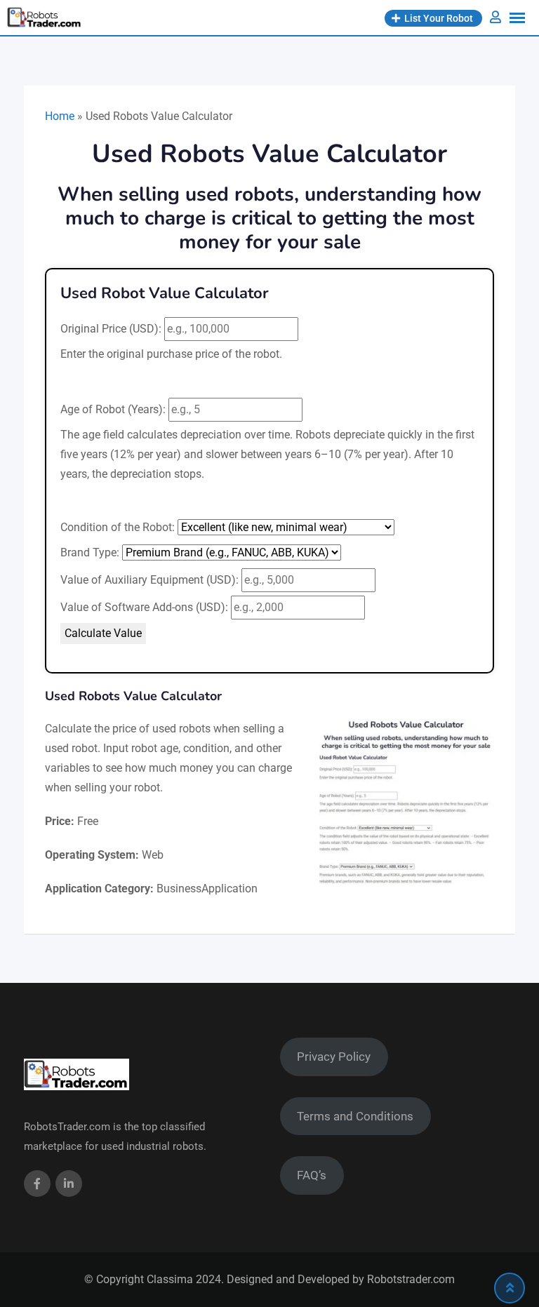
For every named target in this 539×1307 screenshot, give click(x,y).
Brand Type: (89, 552)
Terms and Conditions (355, 1116)
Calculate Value (103, 633)
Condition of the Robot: (117, 527)
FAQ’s (311, 1175)
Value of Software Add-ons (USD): (144, 607)
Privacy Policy (334, 1057)
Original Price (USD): (110, 328)
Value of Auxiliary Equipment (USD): (149, 580)
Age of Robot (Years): (113, 409)
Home (59, 116)
